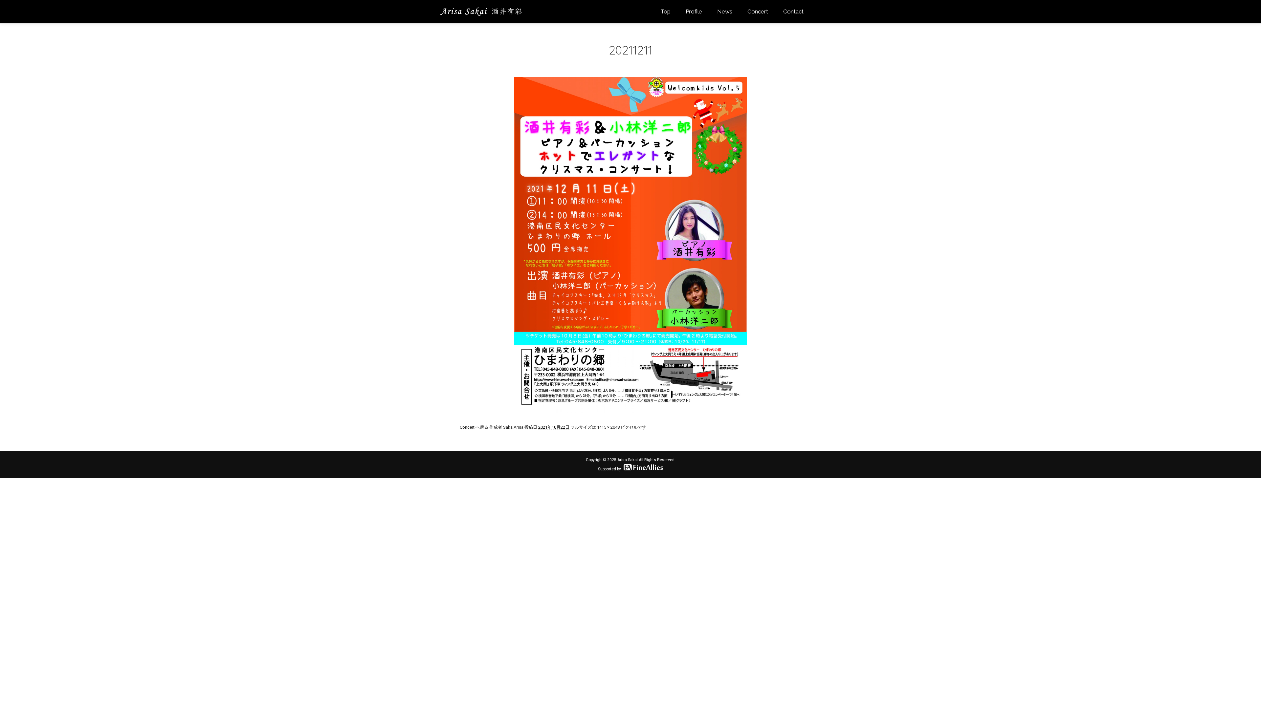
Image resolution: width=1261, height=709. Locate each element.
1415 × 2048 (608, 427)
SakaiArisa (513, 427)
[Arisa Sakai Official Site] (481, 11)
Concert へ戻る (474, 427)
